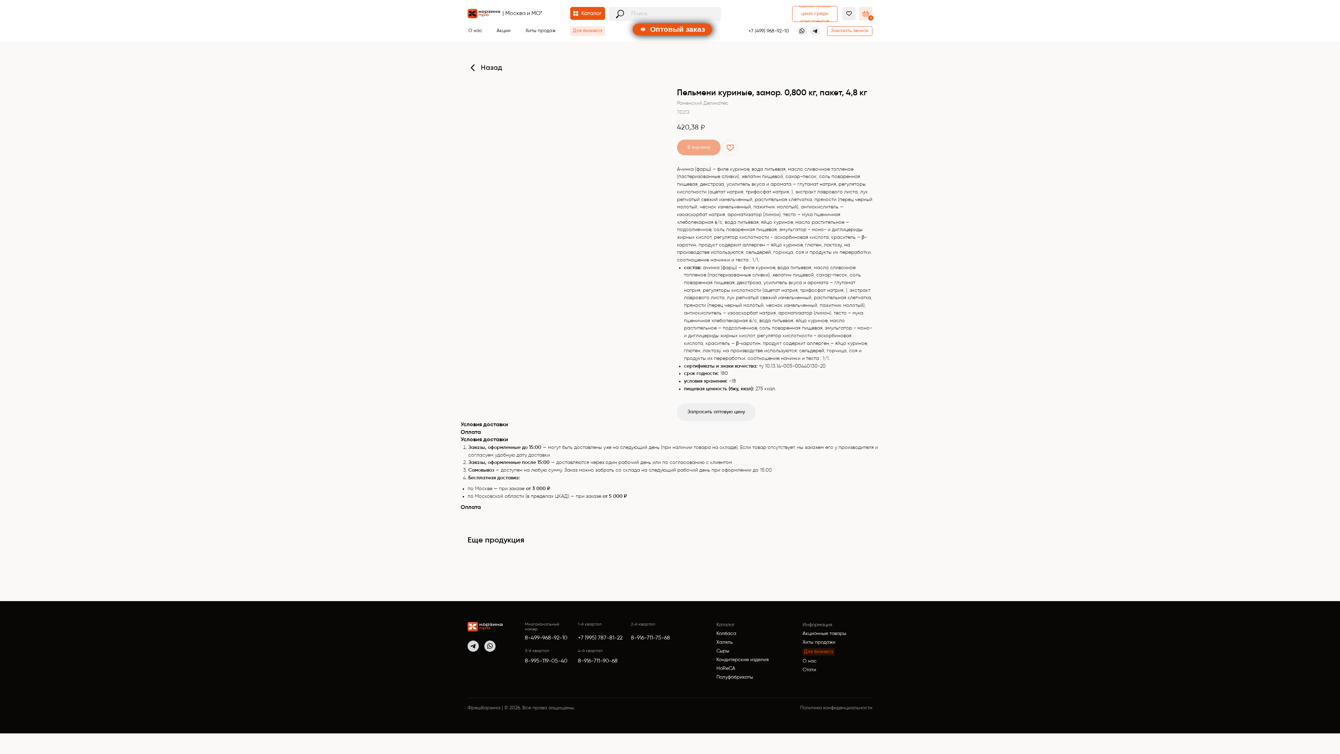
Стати (809, 669)
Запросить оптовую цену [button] (716, 411)
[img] (485, 626)
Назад (491, 68)
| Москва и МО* (522, 13)
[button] (849, 31)
